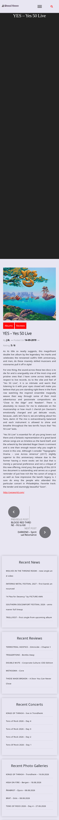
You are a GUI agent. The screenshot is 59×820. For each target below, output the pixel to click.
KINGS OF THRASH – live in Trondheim (24, 713)
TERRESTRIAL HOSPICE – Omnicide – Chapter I (28, 647)
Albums (9, 325)
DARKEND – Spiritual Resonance (27, 533)
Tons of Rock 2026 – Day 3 (18, 729)
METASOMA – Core (15, 670)
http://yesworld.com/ (13, 492)
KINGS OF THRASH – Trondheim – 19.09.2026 (27, 774)
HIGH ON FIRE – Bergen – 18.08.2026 (23, 782)
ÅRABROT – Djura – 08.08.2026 (20, 790)
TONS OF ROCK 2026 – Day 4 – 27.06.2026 (26, 806)
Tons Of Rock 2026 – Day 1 (19, 744)
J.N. (8, 340)
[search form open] (52, 6)
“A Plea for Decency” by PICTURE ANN (24, 596)
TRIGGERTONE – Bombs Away (20, 655)
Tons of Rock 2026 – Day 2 (18, 737)
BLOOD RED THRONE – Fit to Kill (21, 524)
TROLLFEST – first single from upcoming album (29, 617)
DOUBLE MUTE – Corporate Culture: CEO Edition (29, 662)
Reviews (20, 325)
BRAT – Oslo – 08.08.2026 (18, 798)
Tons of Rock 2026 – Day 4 (18, 721)
